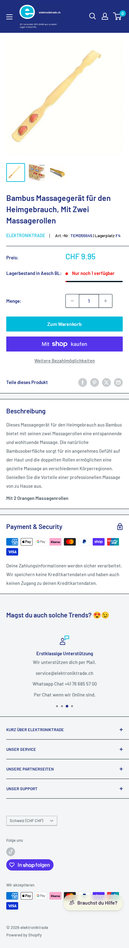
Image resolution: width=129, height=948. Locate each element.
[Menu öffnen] (9, 16)
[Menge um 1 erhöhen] (105, 300)
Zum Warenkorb (64, 324)
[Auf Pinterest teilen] (94, 382)
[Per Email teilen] (118, 382)
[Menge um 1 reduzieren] (72, 300)
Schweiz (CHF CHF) (26, 820)
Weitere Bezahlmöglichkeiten (64, 360)
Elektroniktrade (25, 235)
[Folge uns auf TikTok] (10, 851)
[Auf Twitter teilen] (106, 382)
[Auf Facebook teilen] (82, 382)
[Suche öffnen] (92, 16)
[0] (117, 16)
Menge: (13, 301)
